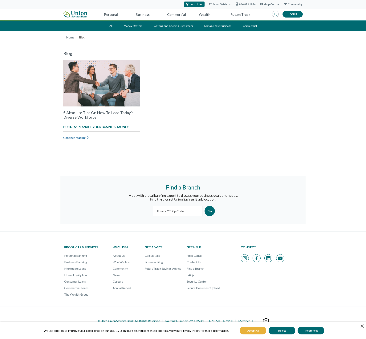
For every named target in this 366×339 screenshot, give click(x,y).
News (116, 275)
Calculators (152, 255)
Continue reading (74, 137)
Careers (118, 281)
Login (292, 14)
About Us (119, 255)
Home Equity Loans (77, 275)
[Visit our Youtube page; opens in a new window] (280, 258)
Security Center (197, 281)
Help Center (271, 4)
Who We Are (121, 262)
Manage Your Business (217, 25)
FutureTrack (240, 14)
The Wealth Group (76, 294)
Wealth (204, 14)
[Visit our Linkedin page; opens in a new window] (268, 258)
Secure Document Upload (203, 288)
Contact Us (194, 262)
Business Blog (154, 262)
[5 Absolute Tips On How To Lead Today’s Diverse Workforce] (101, 88)
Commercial (176, 14)
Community (295, 4)
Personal (111, 14)
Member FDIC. (248, 321)
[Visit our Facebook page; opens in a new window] (257, 258)
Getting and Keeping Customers (173, 25)
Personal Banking (75, 255)
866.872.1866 (247, 4)
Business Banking (75, 262)
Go (210, 211)
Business (143, 14)
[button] (275, 14)
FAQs (190, 275)
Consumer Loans (75, 281)
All (110, 25)
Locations (196, 4)
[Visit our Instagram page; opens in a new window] (245, 258)
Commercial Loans (76, 288)
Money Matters (133, 25)
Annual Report (122, 288)
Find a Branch (195, 268)
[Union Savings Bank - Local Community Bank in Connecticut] (75, 14)
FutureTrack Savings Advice (163, 268)
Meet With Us (222, 4)
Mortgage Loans (75, 268)
